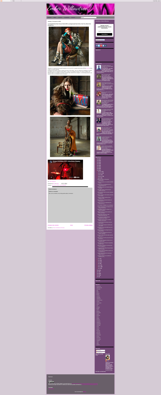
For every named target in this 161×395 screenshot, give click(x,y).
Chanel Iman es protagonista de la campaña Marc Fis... (104, 185)
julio (99, 258)
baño (98, 291)
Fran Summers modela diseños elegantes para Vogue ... (104, 218)
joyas (98, 316)
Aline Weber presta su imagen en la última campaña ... (104, 210)
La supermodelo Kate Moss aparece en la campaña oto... (105, 251)
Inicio (71, 225)
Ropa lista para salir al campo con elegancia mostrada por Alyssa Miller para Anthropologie (107, 102)
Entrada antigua (88, 225)
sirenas (98, 336)
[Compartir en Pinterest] (66, 183)
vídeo (98, 343)
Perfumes (98, 333)
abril (99, 263)
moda (61, 185)
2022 (98, 165)
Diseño (58, 185)
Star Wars (98, 337)
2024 (98, 162)
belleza (98, 293)
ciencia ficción (99, 300)
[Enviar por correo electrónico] (61, 183)
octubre (99, 174)
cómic (98, 304)
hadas (98, 314)
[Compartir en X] (64, 183)
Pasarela (98, 330)
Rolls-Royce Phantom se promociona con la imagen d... (105, 246)
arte (97, 290)
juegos (98, 318)
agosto (99, 177)
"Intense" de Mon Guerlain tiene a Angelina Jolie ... (104, 198)
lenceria (98, 319)
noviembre (100, 173)
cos (97, 305)
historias (98, 315)
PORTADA (49, 17)
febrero (99, 266)
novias (98, 329)
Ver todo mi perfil (109, 370)
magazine (98, 322)
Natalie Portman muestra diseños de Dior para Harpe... (105, 212)
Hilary (108, 360)
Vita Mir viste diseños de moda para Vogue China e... (105, 254)
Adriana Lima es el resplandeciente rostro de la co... (104, 203)
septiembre (100, 176)
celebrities (99, 298)
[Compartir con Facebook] (65, 183)
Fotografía (99, 312)
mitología (98, 325)
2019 (98, 170)
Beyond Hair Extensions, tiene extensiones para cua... (103, 215)
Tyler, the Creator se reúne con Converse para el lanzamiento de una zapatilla (107, 128)
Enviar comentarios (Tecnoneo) (58, 227)
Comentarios (99, 352)
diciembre (100, 171)
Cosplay (98, 307)
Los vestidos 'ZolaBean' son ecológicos (105, 205)
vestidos (98, 340)
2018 (98, 270)
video (98, 341)
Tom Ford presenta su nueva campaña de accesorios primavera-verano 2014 (107, 119)
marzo (99, 265)
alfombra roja (99, 287)
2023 (98, 163)
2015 (98, 273)
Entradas (99, 350)
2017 (98, 271)
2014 (98, 275)
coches (98, 301)
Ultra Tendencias (53, 181)
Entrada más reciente (53, 225)
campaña (98, 297)
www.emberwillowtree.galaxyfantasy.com (90, 384)
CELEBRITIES (66, 17)
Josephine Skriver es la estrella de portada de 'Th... (104, 256)
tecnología (99, 339)
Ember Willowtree (67, 8)
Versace (87, 68)
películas (98, 332)
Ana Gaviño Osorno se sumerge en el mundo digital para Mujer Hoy (107, 66)
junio (99, 260)
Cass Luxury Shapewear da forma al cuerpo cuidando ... (105, 233)
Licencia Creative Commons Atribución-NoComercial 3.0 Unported (85, 383)
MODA (55, 17)
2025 (98, 160)
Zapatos (98, 344)
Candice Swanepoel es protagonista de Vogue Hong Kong (105, 207)
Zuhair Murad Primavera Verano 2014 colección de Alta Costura (107, 83)
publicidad (64, 185)
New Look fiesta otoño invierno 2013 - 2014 (106, 75)
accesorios (99, 286)
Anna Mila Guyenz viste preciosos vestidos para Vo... (104, 190)
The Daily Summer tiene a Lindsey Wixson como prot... (104, 220)
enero (99, 268)
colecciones (54, 185)
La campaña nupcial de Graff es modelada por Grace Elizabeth (107, 110)
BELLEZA (73, 17)
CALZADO (60, 17)
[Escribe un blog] (63, 183)
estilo (98, 309)
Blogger (84, 391)
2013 (98, 276)
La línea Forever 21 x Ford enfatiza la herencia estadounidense (107, 137)
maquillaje (99, 323)
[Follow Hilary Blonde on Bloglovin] (100, 40)
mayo (99, 261)
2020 (98, 168)
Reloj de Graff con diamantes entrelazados (103, 180)
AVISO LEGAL (51, 388)
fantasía (98, 311)
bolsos (98, 294)
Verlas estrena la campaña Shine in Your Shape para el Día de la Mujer (107, 147)
